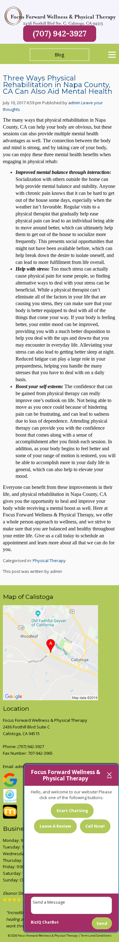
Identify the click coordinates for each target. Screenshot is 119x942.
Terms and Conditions (96, 935)
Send (101, 923)
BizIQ (36, 922)
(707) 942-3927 (60, 34)
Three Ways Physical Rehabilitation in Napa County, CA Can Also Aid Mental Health (57, 85)
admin (74, 103)
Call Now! (95, 826)
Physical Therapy (49, 560)
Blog (59, 54)
